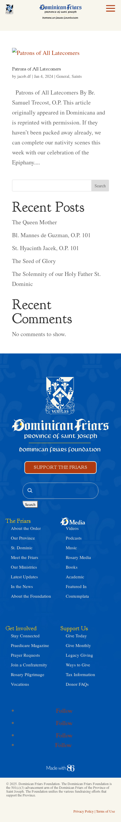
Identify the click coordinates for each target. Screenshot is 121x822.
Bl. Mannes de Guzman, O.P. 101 (51, 235)
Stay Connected (25, 636)
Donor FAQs (77, 684)
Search (100, 185)
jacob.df (24, 76)
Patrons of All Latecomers (36, 69)
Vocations (20, 684)
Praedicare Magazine (30, 645)
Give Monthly (78, 645)
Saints (77, 76)
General (62, 76)
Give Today (76, 636)
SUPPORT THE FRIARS (60, 467)
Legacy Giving (79, 655)
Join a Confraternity (29, 665)
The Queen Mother (34, 222)
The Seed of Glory (34, 261)
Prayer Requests (25, 655)
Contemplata (77, 596)
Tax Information (80, 674)
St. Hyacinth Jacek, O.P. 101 (45, 248)
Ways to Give (78, 665)
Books (72, 567)
